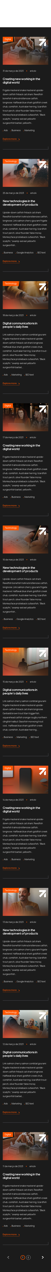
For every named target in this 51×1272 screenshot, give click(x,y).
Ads (6, 130)
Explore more (10, 138)
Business (16, 130)
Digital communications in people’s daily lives (20, 325)
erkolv (33, 70)
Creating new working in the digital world (21, 80)
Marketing (29, 130)
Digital (8, 39)
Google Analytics (25, 252)
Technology (11, 161)
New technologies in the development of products (20, 202)
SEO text (41, 252)
